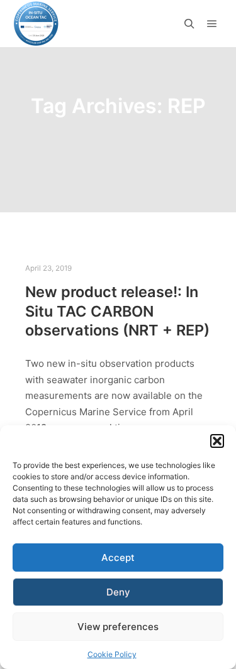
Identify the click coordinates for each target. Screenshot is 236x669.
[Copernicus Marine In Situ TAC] (36, 23)
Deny (118, 592)
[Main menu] (212, 24)
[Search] (189, 24)
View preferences (118, 627)
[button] (217, 441)
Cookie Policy (112, 654)
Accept (118, 557)
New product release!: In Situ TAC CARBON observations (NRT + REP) (117, 311)
